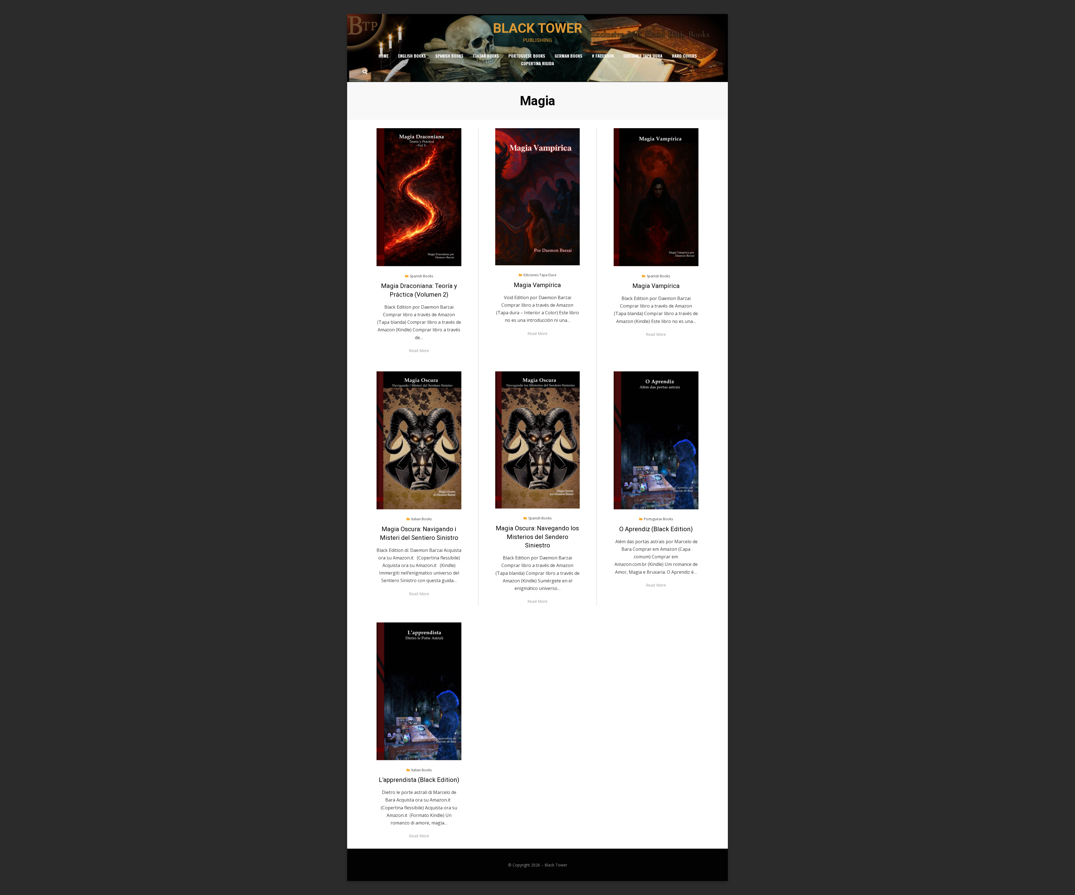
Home (383, 56)
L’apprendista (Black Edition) (419, 779)
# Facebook (603, 56)
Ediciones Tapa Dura (642, 56)
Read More (419, 350)
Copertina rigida (537, 63)
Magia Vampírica (537, 285)
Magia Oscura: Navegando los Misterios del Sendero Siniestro (537, 537)
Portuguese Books (526, 56)
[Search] (363, 71)
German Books (568, 56)
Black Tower (537, 28)
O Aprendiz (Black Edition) (656, 529)
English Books (412, 56)
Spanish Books (449, 56)
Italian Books (486, 56)
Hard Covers (684, 56)
